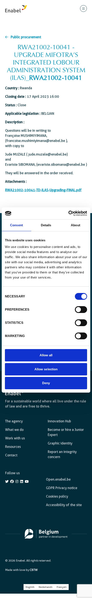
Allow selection (46, 369)
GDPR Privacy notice (61, 488)
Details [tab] (46, 225)
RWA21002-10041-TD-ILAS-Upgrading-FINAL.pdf (43, 190)
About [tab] (75, 225)
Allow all (46, 355)
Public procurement (26, 37)
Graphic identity (60, 443)
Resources (13, 447)
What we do (14, 430)
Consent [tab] (16, 225)
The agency (14, 421)
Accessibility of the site (64, 505)
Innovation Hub (59, 421)
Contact (11, 455)
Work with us (15, 438)
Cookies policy (57, 496)
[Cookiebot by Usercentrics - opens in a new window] (68, 213)
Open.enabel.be (58, 479)
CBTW (34, 570)
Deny (46, 383)
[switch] (81, 309)
